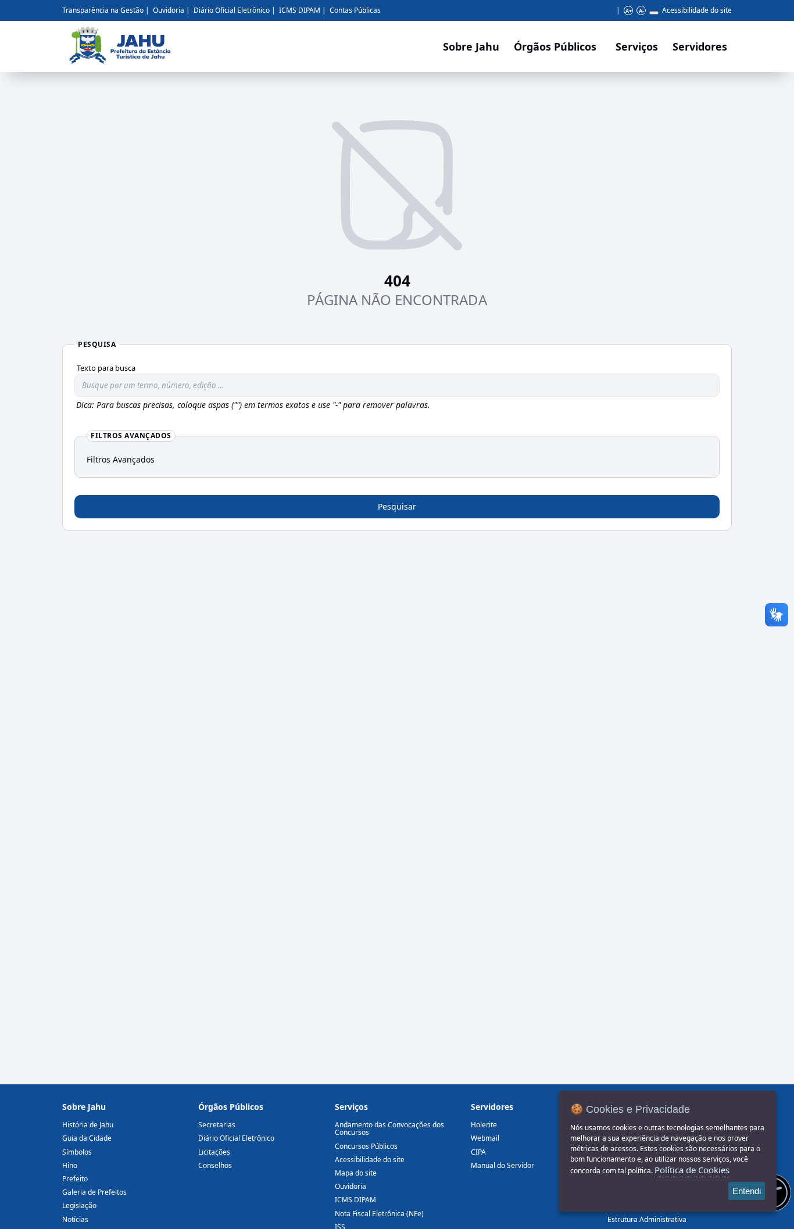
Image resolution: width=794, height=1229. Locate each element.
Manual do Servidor (502, 1165)
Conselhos (215, 1165)
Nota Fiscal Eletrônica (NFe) (379, 1214)
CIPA (478, 1152)
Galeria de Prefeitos (94, 1192)
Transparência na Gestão (103, 10)
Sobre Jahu (471, 46)
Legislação (79, 1205)
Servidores (492, 1106)
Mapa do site (356, 1173)
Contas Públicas (355, 10)
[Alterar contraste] (654, 13)
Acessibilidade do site (697, 10)
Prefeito (75, 1179)
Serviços (637, 46)
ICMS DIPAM (299, 10)
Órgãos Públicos (230, 1106)
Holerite (484, 1125)
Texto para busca (106, 368)
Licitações (214, 1152)
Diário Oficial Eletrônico (232, 10)
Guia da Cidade (87, 1138)
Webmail (485, 1138)
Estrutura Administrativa (646, 1219)
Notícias (75, 1219)
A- (641, 11)
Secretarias (216, 1125)
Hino (69, 1165)
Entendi (746, 1191)
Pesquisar (397, 506)
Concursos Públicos (366, 1146)
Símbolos (77, 1152)
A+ (628, 11)
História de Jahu (87, 1125)
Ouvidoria (168, 10)
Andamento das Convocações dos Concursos (389, 1128)
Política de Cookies (691, 1170)
